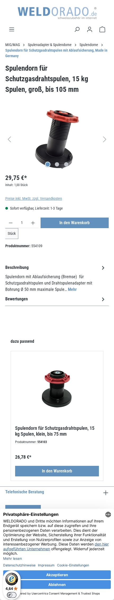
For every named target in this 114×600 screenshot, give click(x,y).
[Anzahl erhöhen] (33, 223)
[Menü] (11, 29)
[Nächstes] (105, 139)
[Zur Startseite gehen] (57, 13)
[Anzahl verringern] (10, 223)
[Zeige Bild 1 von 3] (48, 164)
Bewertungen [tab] (16, 298)
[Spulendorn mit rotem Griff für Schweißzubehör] (57, 139)
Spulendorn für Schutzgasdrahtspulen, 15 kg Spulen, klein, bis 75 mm (54, 431)
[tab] (55, 278)
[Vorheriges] (9, 139)
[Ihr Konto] (89, 29)
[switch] (11, 595)
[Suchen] (77, 29)
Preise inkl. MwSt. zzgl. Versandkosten (33, 198)
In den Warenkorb (74, 222)
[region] (57, 139)
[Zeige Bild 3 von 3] (66, 164)
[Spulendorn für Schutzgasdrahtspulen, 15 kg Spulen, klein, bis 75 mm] (57, 385)
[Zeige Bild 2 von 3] (57, 164)
